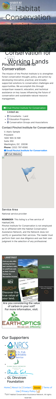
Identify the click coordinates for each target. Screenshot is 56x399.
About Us (16, 387)
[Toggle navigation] (50, 5)
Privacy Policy (29, 391)
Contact (27, 387)
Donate (37, 388)
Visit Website (14, 154)
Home (10, 58)
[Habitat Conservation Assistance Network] (12, 5)
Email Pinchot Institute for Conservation (26, 108)
